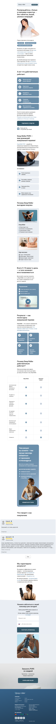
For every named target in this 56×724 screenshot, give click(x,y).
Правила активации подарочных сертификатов (33, 710)
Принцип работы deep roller (29, 699)
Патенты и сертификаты (33, 706)
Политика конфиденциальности (34, 704)
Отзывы (26, 701)
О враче (26, 698)
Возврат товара (31, 708)
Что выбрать (17, 699)
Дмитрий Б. (9, 537)
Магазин (16, 701)
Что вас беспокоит (18, 698)
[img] (19, 693)
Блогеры (26, 700)
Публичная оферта (32, 705)
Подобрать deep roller (18, 700)
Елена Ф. (8, 521)
